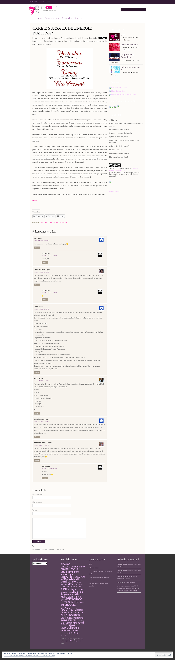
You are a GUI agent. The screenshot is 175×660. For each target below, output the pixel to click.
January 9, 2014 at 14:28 (41, 380)
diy (62, 594)
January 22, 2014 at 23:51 (50, 468)
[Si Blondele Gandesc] (118, 88)
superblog (81, 621)
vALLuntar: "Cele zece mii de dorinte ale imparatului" (124, 141)
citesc (70, 584)
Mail (37, 502)
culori (64, 589)
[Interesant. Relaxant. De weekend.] (123, 95)
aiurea (82, 567)
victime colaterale (60, 222)
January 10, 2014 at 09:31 (42, 421)
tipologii (44, 222)
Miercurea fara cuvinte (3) (118, 157)
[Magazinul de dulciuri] (118, 91)
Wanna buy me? (115, 192)
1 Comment (126, 50)
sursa (34, 200)
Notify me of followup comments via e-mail (48, 549)
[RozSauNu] (31, 18)
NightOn (37, 378)
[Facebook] (113, 107)
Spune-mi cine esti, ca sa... (119, 137)
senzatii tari (69, 620)
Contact (78, 18)
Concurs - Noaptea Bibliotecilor (120, 133)
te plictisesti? (67, 623)
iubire (64, 596)
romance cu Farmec (72, 614)
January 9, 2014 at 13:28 (49, 255)
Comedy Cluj (78, 584)
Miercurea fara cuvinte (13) (119, 129)
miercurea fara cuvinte (71, 600)
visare (74, 630)
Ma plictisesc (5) (115, 150)
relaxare (66, 612)
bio (67, 579)
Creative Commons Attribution (123, 169)
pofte (63, 605)
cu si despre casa (75, 589)
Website (35, 510)
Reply (37, 247)
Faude (119, 570)
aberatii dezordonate (70, 565)
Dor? (123, 34)
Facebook (41, 2)
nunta (82, 602)
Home (39, 18)
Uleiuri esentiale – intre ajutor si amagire (98, 585)
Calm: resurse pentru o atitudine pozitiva (99, 579)
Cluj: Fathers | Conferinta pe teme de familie (100, 573)
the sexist (79, 623)
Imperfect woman (41, 443)
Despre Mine (51, 18)
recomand (69, 609)
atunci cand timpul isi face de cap (73, 576)
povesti (71, 604)
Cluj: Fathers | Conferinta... (127, 55)
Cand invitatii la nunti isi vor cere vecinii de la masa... (126, 125)
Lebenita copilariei (129, 44)
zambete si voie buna (70, 634)
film (77, 594)
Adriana (119, 576)
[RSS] (115, 107)
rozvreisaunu (76, 617)
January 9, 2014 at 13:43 (41, 309)
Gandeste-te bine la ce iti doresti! (127, 590)
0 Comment (126, 40)
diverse (78, 591)
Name (37, 494)
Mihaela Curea (39, 270)
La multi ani (74, 596)
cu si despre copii (66, 592)
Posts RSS (33, 2)
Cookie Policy (50, 656)
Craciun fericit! (75, 587)
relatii (80, 609)
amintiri (65, 569)
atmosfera (73, 571)
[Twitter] (110, 107)
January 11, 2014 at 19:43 (42, 445)
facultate (72, 594)
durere (66, 594)
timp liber (68, 625)
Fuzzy (119, 564)
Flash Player (74, 641)
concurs (65, 586)
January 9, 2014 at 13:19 (41, 272)
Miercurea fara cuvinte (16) (119, 153)
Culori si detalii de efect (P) (119, 146)
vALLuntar (113, 120)
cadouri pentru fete (70, 580)
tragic (50, 222)
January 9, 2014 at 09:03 (41, 240)
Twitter (47, 2)
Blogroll (66, 18)
